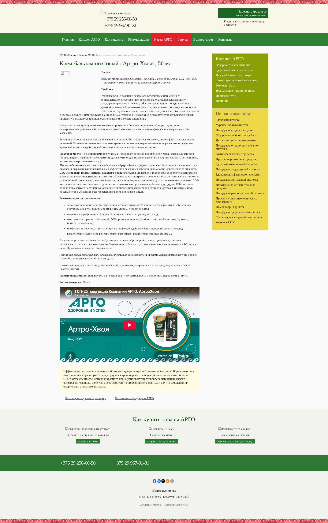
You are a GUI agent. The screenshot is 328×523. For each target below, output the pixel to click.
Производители (226, 95)
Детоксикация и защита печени (236, 140)
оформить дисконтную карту (235, 441)
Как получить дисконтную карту (85, 398)
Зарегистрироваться (252, 11)
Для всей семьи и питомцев (234, 75)
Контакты (225, 39)
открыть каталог (88, 441)
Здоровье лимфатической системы (238, 174)
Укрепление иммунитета (232, 125)
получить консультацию (161, 441)
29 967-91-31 (120, 25)
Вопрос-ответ (203, 39)
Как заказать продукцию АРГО (134, 398)
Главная (68, 39)
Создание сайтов (150, 504)
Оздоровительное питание (233, 65)
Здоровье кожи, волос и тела (234, 70)
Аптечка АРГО (226, 222)
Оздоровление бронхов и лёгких (237, 135)
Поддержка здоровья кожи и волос (238, 212)
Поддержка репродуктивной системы (240, 193)
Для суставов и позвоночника (235, 90)
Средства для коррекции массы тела (239, 217)
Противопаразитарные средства (236, 159)
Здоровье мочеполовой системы (236, 164)
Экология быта (225, 85)
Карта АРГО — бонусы (171, 39)
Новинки (222, 100)
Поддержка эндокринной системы (238, 169)
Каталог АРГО (89, 39)
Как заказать (114, 39)
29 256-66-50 (120, 19)
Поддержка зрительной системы (237, 179)
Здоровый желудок (228, 119)
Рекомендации (138, 39)
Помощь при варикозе (230, 207)
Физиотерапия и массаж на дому (237, 80)
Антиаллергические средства (235, 154)
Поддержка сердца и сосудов (234, 130)
